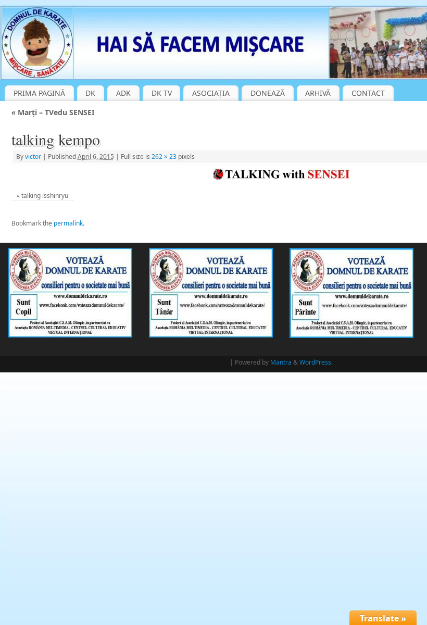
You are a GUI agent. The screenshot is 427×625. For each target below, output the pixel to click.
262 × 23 (164, 156)
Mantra (281, 362)
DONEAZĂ (267, 93)
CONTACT (368, 93)
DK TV (162, 93)
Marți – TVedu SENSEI (52, 112)
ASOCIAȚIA (211, 93)
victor (33, 156)
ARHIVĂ (318, 93)
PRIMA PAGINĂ (39, 93)
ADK (123, 93)
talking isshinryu (44, 195)
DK (90, 93)
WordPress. (316, 362)
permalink (68, 223)
